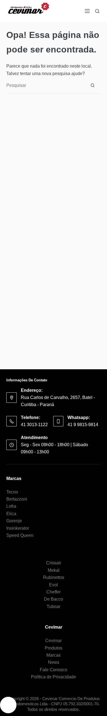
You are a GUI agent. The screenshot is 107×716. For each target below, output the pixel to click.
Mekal (54, 570)
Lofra (11, 506)
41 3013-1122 (34, 424)
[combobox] (45, 85)
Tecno (12, 492)
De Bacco (53, 599)
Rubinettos (53, 577)
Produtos (53, 648)
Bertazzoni (16, 499)
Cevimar (53, 640)
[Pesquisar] (97, 11)
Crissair (53, 562)
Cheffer (53, 592)
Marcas (53, 655)
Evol (53, 584)
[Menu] (87, 11)
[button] (8, 705)
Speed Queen (19, 535)
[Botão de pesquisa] (93, 85)
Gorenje (14, 520)
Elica (11, 513)
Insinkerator (17, 528)
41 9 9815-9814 (82, 424)
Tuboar (53, 606)
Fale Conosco (53, 669)
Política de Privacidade (53, 677)
